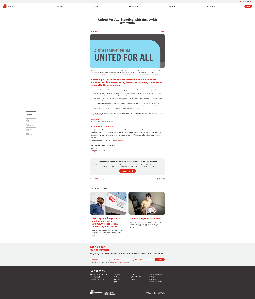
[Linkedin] (100, 271)
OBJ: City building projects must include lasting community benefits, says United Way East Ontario (106, 222)
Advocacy (93, 180)
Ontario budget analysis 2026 (145, 218)
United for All (100, 180)
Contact (240, 1)
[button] (251, 2)
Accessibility (152, 276)
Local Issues (59, 6)
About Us (210, 6)
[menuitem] (243, 1)
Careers (133, 279)
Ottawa (161, 31)
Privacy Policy (115, 262)
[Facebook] (94, 271)
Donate (248, 6)
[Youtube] (97, 271)
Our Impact (172, 6)
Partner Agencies (136, 278)
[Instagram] (91, 271)
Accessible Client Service (155, 281)
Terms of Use (152, 278)
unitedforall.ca (119, 140)
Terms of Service (122, 262)
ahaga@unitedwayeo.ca (97, 152)
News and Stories (136, 276)
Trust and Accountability (155, 275)
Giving (96, 6)
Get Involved (133, 6)
